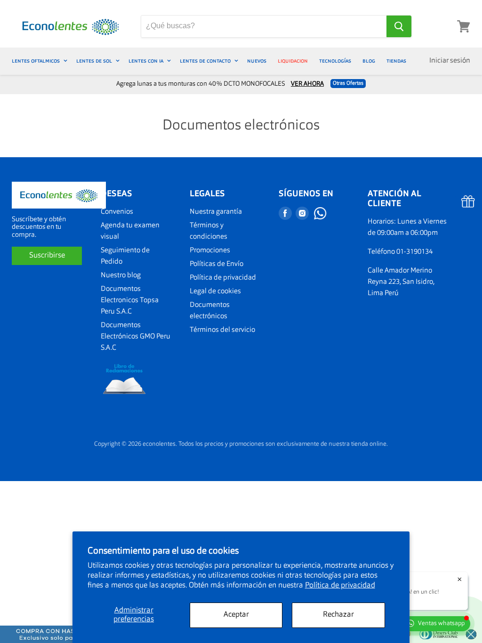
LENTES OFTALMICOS (36, 61)
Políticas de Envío (216, 264)
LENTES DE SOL (94, 61)
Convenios (117, 212)
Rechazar (338, 615)
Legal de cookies (215, 291)
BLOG (368, 61)
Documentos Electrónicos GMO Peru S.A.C (135, 337)
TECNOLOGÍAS (335, 61)
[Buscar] (398, 26)
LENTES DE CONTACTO (206, 61)
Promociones (210, 250)
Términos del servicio (222, 330)
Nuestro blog (121, 275)
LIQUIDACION (293, 61)
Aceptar (236, 615)
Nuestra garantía (216, 212)
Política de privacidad (340, 585)
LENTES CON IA (147, 61)
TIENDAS (396, 61)
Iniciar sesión (449, 60)
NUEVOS (256, 61)
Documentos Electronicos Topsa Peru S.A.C (130, 300)
